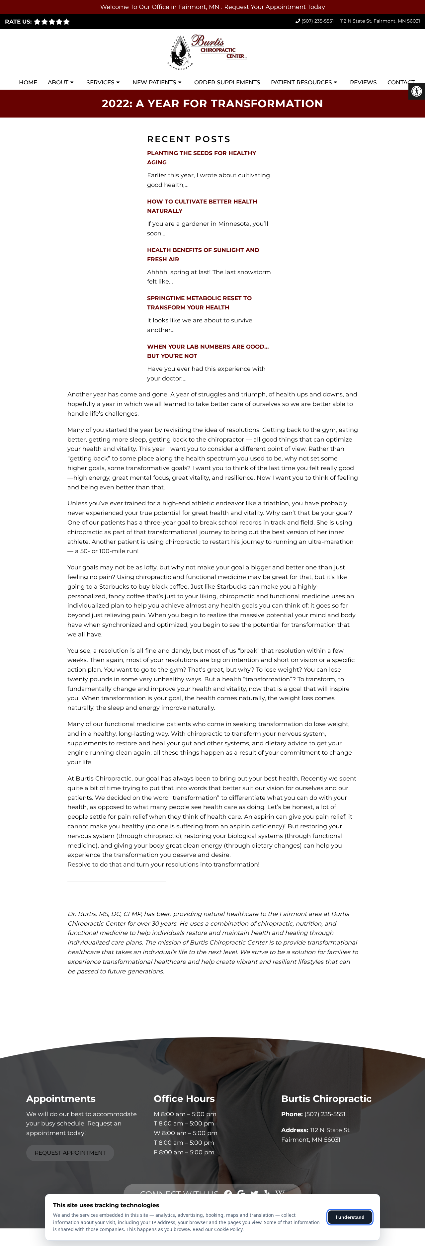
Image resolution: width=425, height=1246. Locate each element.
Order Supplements (227, 82)
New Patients (154, 82)
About (58, 82)
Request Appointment (70, 1152)
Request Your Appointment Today (274, 7)
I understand (350, 1217)
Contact (401, 82)
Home (28, 82)
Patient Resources (301, 82)
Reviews (363, 82)
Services (100, 82)
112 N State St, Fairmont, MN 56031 (380, 21)
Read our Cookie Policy (217, 1229)
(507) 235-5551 (317, 21)
